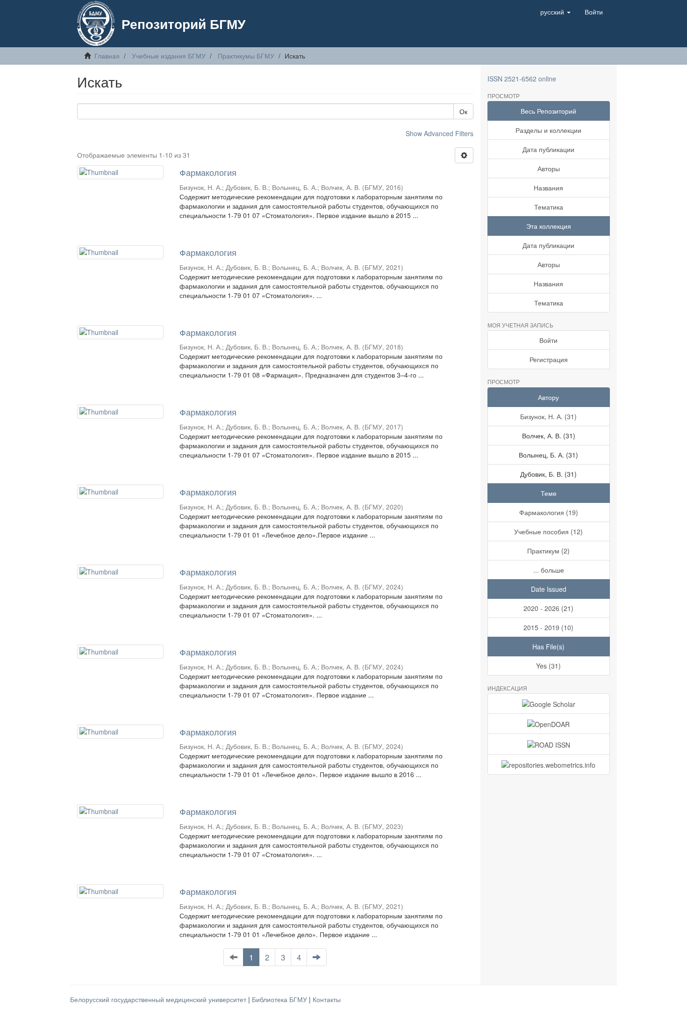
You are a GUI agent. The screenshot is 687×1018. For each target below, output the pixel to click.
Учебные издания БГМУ (169, 55)
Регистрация (549, 359)
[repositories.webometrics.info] (548, 764)
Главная (107, 55)
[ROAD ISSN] (548, 744)
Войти (548, 340)
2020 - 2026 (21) (548, 608)
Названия (548, 187)
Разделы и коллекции (548, 130)
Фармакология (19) (548, 512)
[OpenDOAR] (548, 723)
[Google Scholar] (548, 703)
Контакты (327, 999)
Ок (463, 111)
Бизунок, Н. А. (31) (548, 416)
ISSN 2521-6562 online (521, 78)
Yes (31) (548, 665)
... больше (548, 569)
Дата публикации (548, 149)
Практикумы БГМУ (246, 55)
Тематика (548, 206)
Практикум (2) (548, 550)
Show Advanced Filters (439, 133)
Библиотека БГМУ (280, 999)
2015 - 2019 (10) (548, 627)
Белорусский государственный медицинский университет (159, 999)
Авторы (548, 168)
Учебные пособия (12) (548, 531)
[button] (555, 11)
